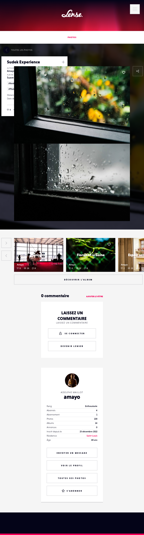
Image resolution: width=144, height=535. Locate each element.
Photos (72, 37)
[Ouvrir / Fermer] (63, 62)
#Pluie (11, 89)
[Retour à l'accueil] (72, 13)
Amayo (11, 70)
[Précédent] (6, 256)
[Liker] (124, 72)
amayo (72, 397)
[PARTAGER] (138, 71)
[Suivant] (6, 243)
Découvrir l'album (78, 280)
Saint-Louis (92, 435)
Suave (10, 77)
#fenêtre (12, 83)
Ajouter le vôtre (94, 296)
